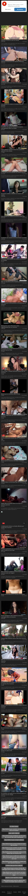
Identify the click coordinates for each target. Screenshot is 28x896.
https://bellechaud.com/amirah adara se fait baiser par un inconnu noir (14, 852)
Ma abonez (20, 9)
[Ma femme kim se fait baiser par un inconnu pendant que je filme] (14, 341)
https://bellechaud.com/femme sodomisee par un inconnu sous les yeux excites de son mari (14, 857)
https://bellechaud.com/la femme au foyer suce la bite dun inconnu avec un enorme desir (14, 874)
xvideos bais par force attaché (14, 865)
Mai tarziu (8, 9)
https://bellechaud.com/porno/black (14, 840)
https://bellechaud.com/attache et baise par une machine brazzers (14, 862)
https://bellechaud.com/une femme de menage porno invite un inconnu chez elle (14, 868)
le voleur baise (14, 826)
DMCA (19, 892)
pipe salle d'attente (14, 833)
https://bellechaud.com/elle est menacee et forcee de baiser (14, 829)
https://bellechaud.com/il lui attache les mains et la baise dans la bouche (14, 881)
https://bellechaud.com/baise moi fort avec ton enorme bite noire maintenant (14, 836)
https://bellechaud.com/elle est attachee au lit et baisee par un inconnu (14, 848)
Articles (3, 892)
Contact (15, 892)
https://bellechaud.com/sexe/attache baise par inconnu (14, 844)
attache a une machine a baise (14, 877)
